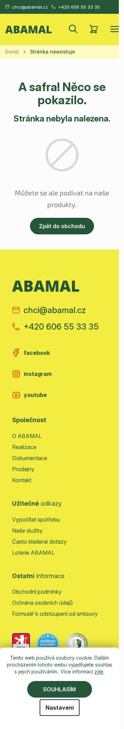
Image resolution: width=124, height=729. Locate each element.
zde (98, 671)
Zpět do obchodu (62, 226)
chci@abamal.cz (30, 7)
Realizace (24, 447)
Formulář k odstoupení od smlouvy (55, 613)
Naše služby (27, 530)
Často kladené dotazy (39, 541)
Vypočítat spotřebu (36, 519)
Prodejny (23, 469)
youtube (35, 394)
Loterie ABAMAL (33, 552)
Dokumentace (29, 458)
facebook (37, 352)
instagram (38, 373)
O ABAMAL (27, 435)
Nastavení (59, 707)
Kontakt (21, 480)
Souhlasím (59, 689)
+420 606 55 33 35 (79, 7)
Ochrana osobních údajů (42, 602)
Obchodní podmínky (37, 591)
